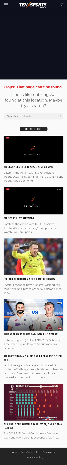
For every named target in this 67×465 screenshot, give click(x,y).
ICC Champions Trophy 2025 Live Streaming (28, 167)
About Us (17, 452)
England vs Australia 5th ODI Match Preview (29, 279)
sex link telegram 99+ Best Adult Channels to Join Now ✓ (33, 357)
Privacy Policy (35, 457)
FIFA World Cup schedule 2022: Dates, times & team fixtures (33, 425)
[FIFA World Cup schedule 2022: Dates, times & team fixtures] (33, 402)
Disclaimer (49, 452)
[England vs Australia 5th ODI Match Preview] (33, 256)
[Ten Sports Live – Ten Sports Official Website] (33, 4)
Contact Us (32, 452)
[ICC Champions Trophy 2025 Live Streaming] (33, 149)
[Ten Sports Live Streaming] (33, 200)
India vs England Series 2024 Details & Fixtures (31, 334)
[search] (62, 4)
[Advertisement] (33, 44)
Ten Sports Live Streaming (19, 218)
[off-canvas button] (6, 4)
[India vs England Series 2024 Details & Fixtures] (33, 314)
